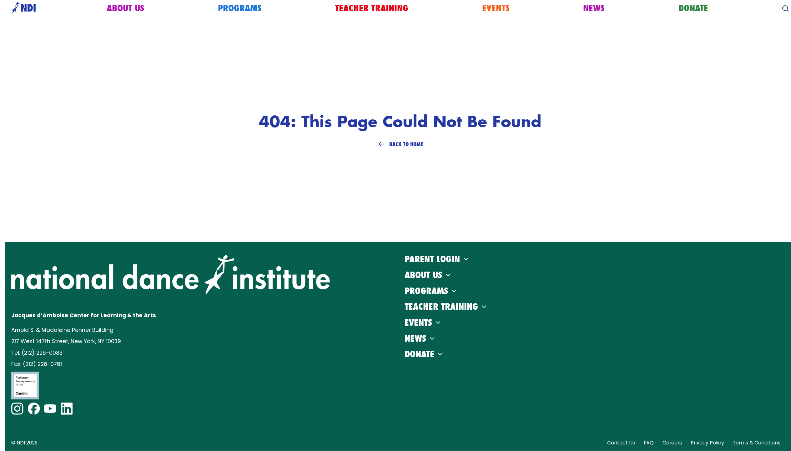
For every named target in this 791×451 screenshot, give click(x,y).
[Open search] (785, 8)
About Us (125, 8)
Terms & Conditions (756, 442)
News (594, 8)
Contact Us (621, 442)
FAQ (649, 442)
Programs (239, 8)
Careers (672, 442)
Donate (693, 8)
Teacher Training (371, 8)
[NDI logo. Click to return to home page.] (170, 274)
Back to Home (406, 144)
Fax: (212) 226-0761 (36, 364)
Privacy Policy (707, 442)
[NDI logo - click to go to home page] (22, 8)
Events (496, 8)
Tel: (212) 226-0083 (37, 353)
